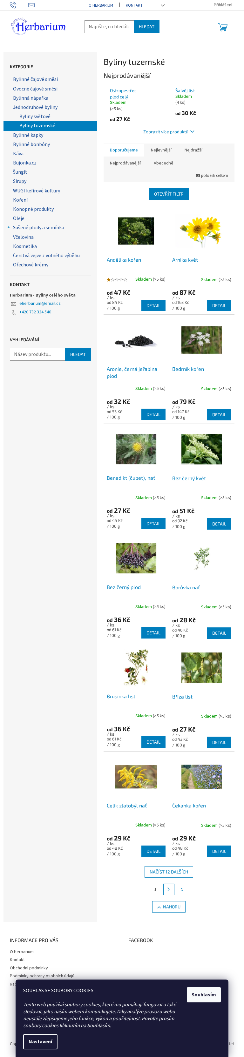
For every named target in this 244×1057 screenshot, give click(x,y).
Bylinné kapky (28, 135)
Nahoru (171, 906)
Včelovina (23, 237)
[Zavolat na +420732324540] (19, 5)
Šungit (20, 172)
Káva (18, 153)
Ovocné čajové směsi (35, 88)
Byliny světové (35, 116)
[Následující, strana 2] (169, 889)
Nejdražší (193, 150)
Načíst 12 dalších (169, 871)
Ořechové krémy (30, 264)
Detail (153, 305)
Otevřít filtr (169, 194)
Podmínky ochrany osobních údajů (42, 976)
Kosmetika (25, 246)
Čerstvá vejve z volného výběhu (46, 255)
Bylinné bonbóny (31, 144)
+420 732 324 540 (35, 312)
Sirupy (19, 181)
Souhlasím (204, 994)
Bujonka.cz (25, 162)
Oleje (18, 218)
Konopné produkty (33, 209)
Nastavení (40, 1041)
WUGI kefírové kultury (36, 190)
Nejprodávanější (125, 163)
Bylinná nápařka (30, 98)
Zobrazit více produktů (165, 131)
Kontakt (134, 5)
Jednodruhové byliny (35, 107)
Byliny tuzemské (37, 125)
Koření (20, 200)
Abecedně (163, 163)
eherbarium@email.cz (40, 303)
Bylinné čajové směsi (35, 79)
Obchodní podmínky (29, 968)
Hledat (146, 26)
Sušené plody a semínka (38, 227)
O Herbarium (101, 5)
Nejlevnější (161, 150)
